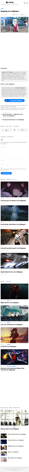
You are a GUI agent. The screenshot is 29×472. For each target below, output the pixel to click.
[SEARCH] (24, 3)
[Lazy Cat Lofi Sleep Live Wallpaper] (14, 313)
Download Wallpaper (16, 100)
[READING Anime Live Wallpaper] (4, 447)
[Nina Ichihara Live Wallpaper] (4, 459)
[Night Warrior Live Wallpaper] (14, 291)
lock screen (21, 108)
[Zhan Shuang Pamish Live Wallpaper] (4, 436)
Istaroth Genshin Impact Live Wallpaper (13, 248)
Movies (8, 300)
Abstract (9, 366)
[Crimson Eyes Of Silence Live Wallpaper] (14, 189)
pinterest (16, 109)
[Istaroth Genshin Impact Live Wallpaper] (14, 237)
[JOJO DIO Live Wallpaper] (14, 335)
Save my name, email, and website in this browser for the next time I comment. (13, 169)
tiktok (22, 109)
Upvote (6, 130)
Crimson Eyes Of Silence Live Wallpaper (13, 200)
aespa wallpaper (16, 105)
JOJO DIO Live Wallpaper (8, 346)
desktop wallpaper (7, 108)
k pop (15, 108)
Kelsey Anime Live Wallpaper (10, 429)
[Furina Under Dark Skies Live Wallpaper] (14, 213)
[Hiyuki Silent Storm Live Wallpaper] (14, 261)
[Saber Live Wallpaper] (4, 453)
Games (8, 344)
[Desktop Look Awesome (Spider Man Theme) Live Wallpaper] (14, 357)
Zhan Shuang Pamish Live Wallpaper (17, 434)
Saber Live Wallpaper (13, 452)
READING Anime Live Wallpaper (16, 446)
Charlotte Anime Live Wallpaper (16, 440)
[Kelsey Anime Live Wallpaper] (14, 418)
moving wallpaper (6, 109)
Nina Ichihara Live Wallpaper (15, 458)
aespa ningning (5, 105)
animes (14, 106)
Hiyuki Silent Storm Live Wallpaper (12, 272)
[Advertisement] (14, 49)
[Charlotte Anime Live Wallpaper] (4, 442)
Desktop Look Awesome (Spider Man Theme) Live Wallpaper (12, 369)
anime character (6, 106)
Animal (8, 322)
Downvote (22, 130)
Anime (15, 179)
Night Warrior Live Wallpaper (10, 302)
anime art (24, 105)
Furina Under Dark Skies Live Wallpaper (13, 224)
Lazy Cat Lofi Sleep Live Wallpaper (12, 324)
